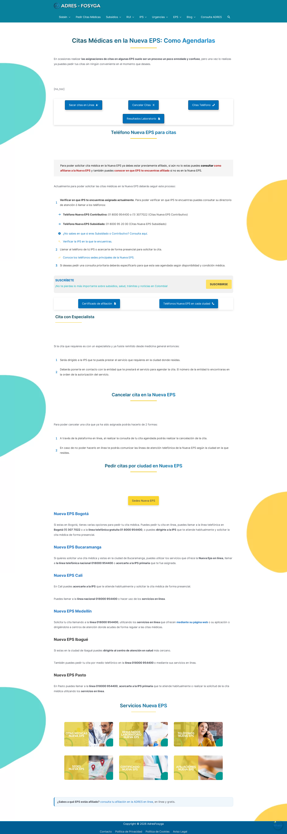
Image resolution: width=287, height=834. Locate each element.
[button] (228, 17)
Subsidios (112, 17)
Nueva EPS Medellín (73, 611)
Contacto (106, 831)
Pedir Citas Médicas (88, 17)
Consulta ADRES (211, 17)
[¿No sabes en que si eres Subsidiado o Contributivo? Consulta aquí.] (103, 233)
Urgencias (158, 17)
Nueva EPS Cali (68, 575)
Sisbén (63, 17)
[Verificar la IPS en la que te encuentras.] (83, 241)
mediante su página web (192, 622)
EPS (175, 17)
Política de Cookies (158, 831)
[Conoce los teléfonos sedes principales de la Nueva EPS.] (94, 257)
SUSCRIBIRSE (219, 284)
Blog (189, 17)
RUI (128, 17)
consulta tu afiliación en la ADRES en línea (126, 801)
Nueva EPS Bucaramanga (77, 547)
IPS (141, 17)
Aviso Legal (180, 831)
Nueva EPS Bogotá (71, 513)
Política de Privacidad (128, 831)
